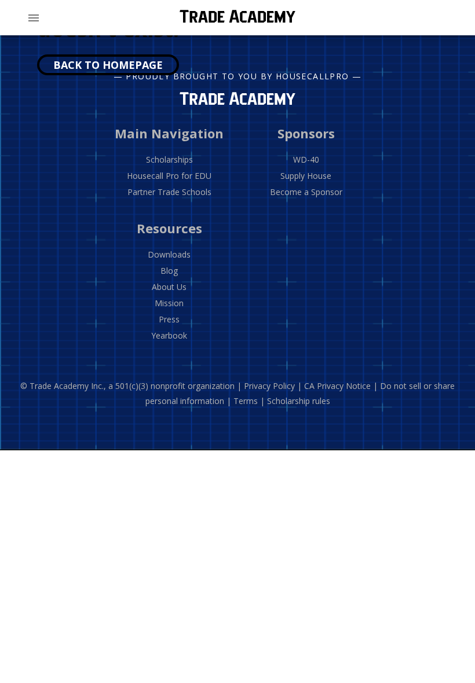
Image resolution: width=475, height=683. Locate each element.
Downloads (169, 254)
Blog (169, 270)
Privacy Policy (269, 385)
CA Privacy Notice (337, 385)
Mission (169, 303)
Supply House (305, 175)
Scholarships (169, 159)
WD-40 (306, 159)
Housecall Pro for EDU (169, 175)
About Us (169, 286)
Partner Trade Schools (169, 191)
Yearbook (169, 335)
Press (169, 319)
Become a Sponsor (306, 191)
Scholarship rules (298, 400)
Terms (245, 400)
